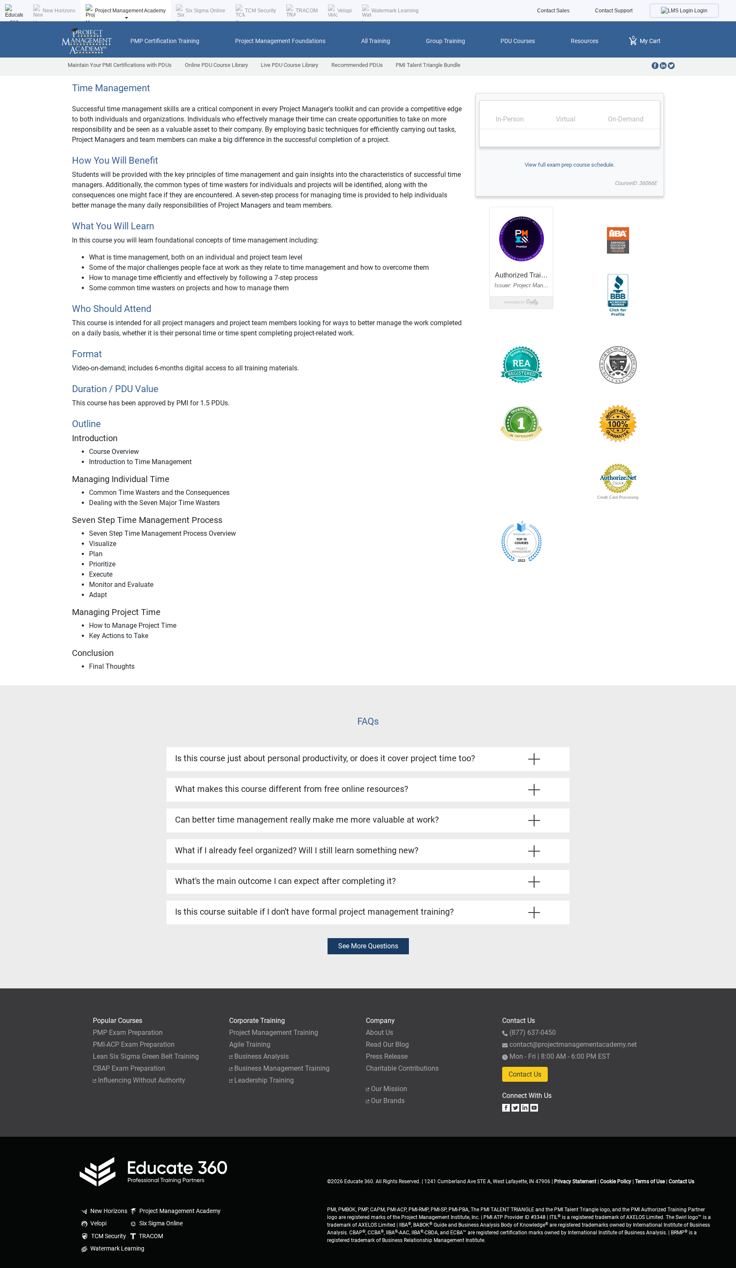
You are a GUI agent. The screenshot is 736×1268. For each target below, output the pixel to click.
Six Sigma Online (205, 11)
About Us (379, 1032)
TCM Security (260, 11)
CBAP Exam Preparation (129, 1068)
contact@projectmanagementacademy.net (573, 1044)
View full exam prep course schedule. (570, 165)
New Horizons (59, 11)
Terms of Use (650, 1181)
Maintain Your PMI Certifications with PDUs (120, 65)
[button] (521, 478)
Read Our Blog (387, 1044)
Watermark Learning (395, 11)
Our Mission (389, 1089)
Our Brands (388, 1101)
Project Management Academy (130, 11)
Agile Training (249, 1044)
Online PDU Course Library (216, 65)
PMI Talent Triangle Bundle (428, 65)
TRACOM (307, 11)
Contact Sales (553, 11)
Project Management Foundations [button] (280, 41)
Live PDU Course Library (289, 65)
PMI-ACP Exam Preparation (134, 1044)
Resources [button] (584, 41)
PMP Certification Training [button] (164, 41)
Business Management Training (282, 1068)
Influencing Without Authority (141, 1080)
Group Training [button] (445, 41)
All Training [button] (375, 41)
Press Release (387, 1056)
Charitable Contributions (402, 1068)
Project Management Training (273, 1032)
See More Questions (368, 946)
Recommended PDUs (357, 65)
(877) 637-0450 (532, 1032)
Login (700, 11)
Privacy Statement (575, 1181)
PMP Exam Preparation (128, 1032)
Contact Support (613, 11)
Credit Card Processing (617, 497)
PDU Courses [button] (517, 41)
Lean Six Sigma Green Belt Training (146, 1056)
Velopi (344, 11)
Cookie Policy (615, 1181)
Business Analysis (261, 1056)
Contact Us (525, 1074)
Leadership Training (264, 1080)
